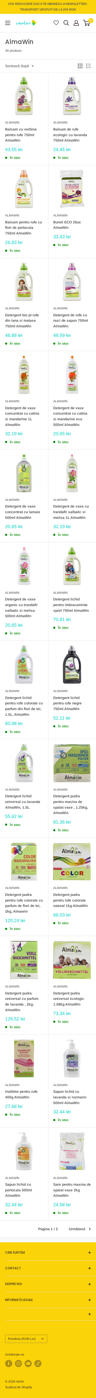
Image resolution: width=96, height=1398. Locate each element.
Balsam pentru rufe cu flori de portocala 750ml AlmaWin (23, 227)
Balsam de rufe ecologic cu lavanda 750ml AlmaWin (70, 134)
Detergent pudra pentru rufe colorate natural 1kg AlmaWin (70, 900)
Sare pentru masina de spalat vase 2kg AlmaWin (72, 1190)
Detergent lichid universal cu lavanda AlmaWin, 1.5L (22, 801)
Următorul (77, 1229)
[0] (86, 23)
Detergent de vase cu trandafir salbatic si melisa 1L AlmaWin (71, 511)
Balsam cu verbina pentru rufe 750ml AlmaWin (21, 134)
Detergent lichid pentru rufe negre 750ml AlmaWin (67, 703)
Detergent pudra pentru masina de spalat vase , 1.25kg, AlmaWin (70, 804)
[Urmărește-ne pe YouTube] (28, 1363)
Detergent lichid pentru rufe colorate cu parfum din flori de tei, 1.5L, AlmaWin (24, 706)
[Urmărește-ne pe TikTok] (37, 1363)
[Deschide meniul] (7, 23)
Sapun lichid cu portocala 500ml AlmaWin (18, 1190)
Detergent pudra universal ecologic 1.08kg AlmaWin (68, 998)
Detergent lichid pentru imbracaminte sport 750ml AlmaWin (71, 604)
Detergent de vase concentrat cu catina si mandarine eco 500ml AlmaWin (70, 416)
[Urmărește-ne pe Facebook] (8, 1363)
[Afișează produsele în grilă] (80, 66)
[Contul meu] (76, 23)
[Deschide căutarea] (66, 23)
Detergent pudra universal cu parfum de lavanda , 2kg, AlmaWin (21, 1001)
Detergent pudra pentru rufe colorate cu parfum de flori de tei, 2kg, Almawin (24, 903)
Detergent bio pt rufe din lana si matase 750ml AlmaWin (22, 320)
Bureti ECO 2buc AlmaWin (67, 225)
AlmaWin (12, 122)
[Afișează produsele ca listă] (88, 66)
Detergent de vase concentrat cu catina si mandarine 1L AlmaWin (22, 416)
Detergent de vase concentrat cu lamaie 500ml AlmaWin (22, 511)
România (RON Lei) (22, 1339)
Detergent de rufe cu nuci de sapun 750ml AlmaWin (70, 320)
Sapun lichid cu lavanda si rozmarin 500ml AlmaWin (69, 1097)
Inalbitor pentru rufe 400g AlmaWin (21, 1094)
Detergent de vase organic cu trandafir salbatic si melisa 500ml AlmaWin (21, 607)
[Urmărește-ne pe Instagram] (18, 1363)
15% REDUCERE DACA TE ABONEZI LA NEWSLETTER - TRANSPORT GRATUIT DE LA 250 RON (48, 6)
